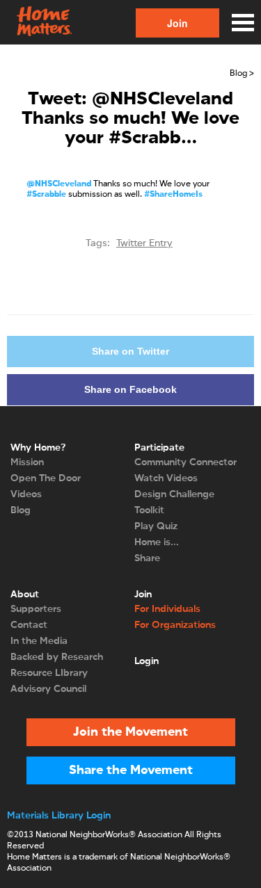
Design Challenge (174, 494)
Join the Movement (130, 732)
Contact (28, 625)
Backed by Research (56, 657)
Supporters (35, 609)
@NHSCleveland (58, 184)
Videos (26, 494)
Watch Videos (166, 478)
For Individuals (167, 609)
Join (177, 23)
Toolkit (149, 510)
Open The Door (45, 478)
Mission (27, 462)
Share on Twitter (130, 351)
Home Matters (43, 22)
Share (147, 558)
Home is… (156, 542)
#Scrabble (46, 195)
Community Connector (185, 462)
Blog (20, 510)
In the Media (39, 641)
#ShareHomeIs (173, 195)
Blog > (242, 74)
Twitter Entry (144, 243)
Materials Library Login (59, 816)
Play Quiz (155, 526)
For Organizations (175, 625)
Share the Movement (131, 770)
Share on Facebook (130, 389)
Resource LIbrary (49, 673)
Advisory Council (48, 689)
